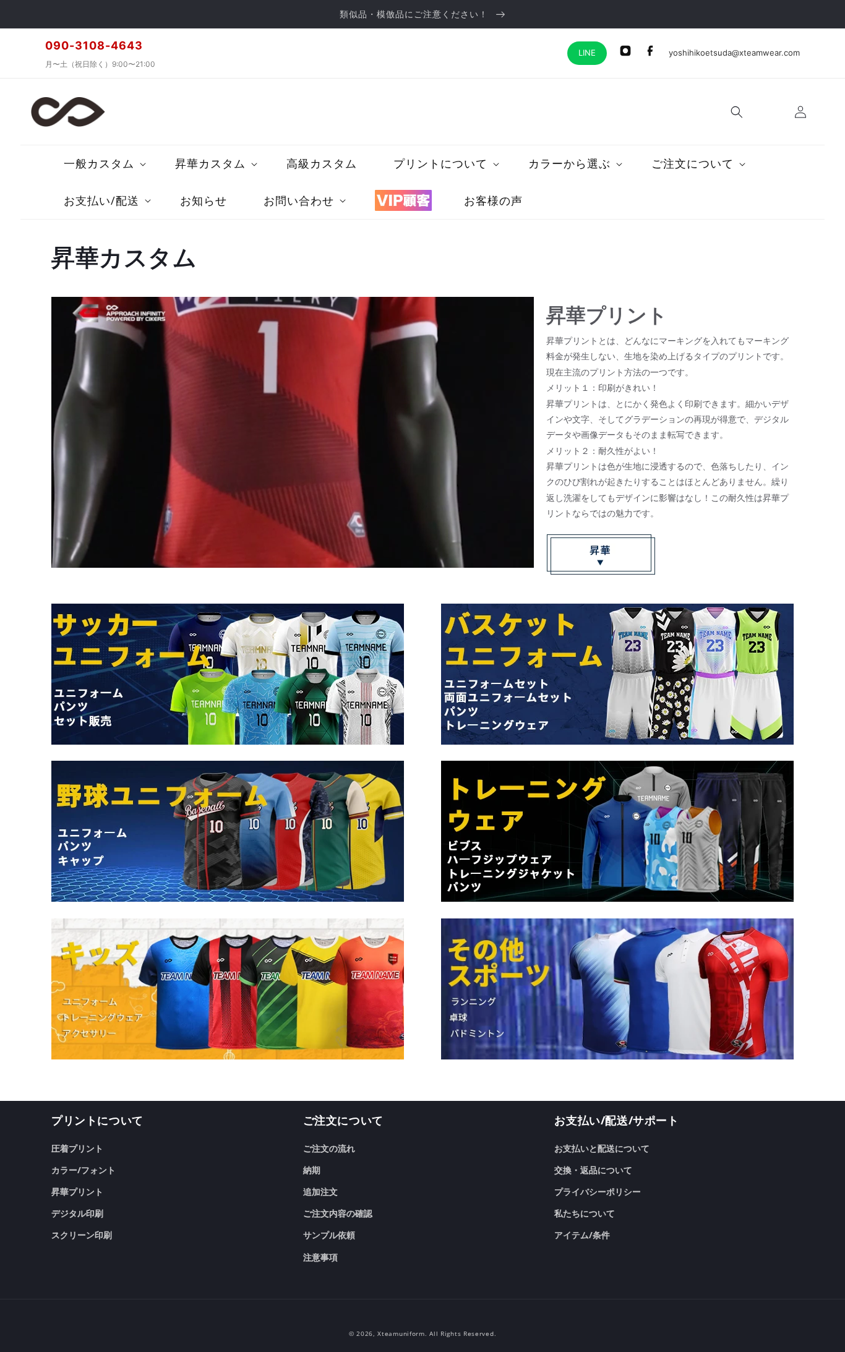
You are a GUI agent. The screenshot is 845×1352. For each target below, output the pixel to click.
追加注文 (320, 1191)
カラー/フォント (83, 1170)
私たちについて (584, 1213)
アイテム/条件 (582, 1235)
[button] (736, 112)
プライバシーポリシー (597, 1191)
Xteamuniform (400, 1333)
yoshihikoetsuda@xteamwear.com (734, 53)
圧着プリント (77, 1148)
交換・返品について (593, 1170)
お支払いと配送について (602, 1148)
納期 (311, 1170)
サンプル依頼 (329, 1235)
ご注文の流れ (329, 1148)
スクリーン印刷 (81, 1235)
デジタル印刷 (77, 1213)
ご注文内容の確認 (337, 1213)
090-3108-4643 (94, 45)
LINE (587, 53)
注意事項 (320, 1257)
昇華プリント (77, 1191)
